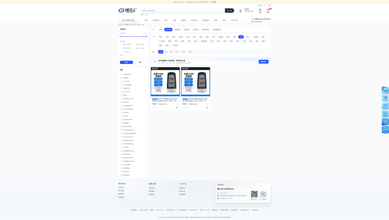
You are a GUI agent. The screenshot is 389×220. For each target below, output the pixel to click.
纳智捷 (221, 37)
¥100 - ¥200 (126, 44)
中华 (213, 37)
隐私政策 (121, 194)
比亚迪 (181, 37)
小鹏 (244, 41)
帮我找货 (263, 61)
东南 (228, 37)
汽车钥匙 (126, 25)
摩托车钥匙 (205, 29)
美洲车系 (195, 29)
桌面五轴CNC (244, 210)
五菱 (207, 37)
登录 (269, 5)
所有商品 (156, 20)
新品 (190, 52)
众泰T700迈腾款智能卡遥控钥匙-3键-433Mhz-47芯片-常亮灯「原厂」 (195, 101)
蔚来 (237, 41)
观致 (169, 41)
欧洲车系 (177, 29)
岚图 (160, 45)
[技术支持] (385, 98)
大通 (231, 41)
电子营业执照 (227, 217)
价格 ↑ (184, 52)
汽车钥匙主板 (217, 29)
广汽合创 (174, 45)
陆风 (234, 37)
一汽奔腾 (255, 37)
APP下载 (234, 20)
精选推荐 (206, 20)
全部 (160, 29)
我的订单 (182, 191)
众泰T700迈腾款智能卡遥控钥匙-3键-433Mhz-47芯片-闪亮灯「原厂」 (164, 101)
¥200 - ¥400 (140, 44)
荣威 (263, 37)
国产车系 (133, 25)
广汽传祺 (162, 41)
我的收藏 (182, 194)
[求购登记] (385, 114)
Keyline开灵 (193, 210)
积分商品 (194, 20)
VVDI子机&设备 (182, 210)
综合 (160, 52)
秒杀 (165, 20)
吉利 (194, 37)
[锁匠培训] (385, 106)
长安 (187, 37)
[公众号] (385, 129)
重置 (140, 62)
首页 (145, 20)
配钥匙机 (215, 210)
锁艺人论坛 (160, 210)
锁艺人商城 (143, 210)
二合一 (146, 14)
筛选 (126, 62)
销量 (171, 52)
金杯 (195, 41)
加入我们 (121, 190)
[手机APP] (385, 121)
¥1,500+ (126, 52)
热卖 (215, 20)
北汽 (176, 41)
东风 (247, 37)
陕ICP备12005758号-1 (196, 217)
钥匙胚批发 (234, 210)
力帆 (200, 37)
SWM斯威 (204, 41)
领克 (224, 41)
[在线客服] (385, 90)
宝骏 (189, 41)
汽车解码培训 (224, 210)
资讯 (224, 20)
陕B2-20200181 (217, 217)
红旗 (212, 41)
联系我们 (151, 194)
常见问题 (151, 188)
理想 (167, 45)
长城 (173, 37)
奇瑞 (167, 37)
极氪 (257, 41)
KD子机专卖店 (170, 210)
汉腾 (218, 41)
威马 (250, 41)
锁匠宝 (152, 210)
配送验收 (151, 191)
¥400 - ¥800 (126, 48)
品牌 (174, 20)
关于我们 (121, 187)
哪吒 (263, 41)
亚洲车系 (186, 29)
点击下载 (213, 2)
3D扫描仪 (255, 210)
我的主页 (182, 188)
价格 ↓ (177, 52)
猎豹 (182, 41)
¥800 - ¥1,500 (140, 48)
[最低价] (120, 36)
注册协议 (121, 197)
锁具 (142, 14)
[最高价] (146, 36)
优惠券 (183, 20)
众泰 (138, 25)
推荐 (166, 52)
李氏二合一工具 (204, 210)
